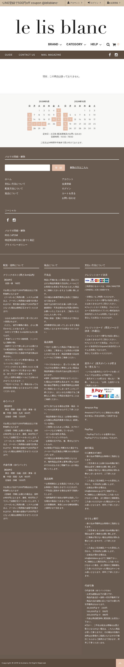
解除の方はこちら (79, 167)
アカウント (75, 3)
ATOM (14, 235)
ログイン (94, 3)
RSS (7, 235)
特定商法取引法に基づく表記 (19, 240)
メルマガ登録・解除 (15, 230)
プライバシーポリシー (16, 244)
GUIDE (10, 54)
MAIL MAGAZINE (51, 54)
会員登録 (114, 3)
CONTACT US (28, 54)
